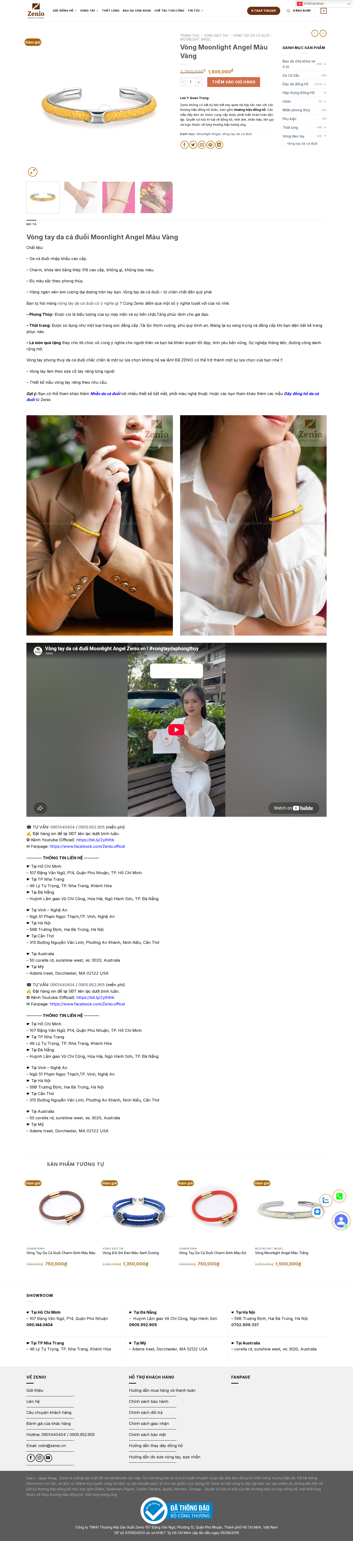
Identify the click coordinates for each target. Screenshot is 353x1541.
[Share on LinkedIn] (219, 145)
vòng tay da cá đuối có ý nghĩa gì (88, 303)
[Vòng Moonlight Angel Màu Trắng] (291, 1209)
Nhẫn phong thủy (296, 110)
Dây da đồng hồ (295, 84)
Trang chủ (189, 35)
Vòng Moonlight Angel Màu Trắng (281, 1253)
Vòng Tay (87, 10)
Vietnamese (313, 3)
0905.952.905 (92, 827)
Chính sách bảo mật (147, 1434)
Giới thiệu (35, 1390)
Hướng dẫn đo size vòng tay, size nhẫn (164, 1456)
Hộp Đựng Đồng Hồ (299, 93)
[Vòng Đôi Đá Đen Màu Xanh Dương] (138, 1209)
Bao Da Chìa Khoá (137, 10)
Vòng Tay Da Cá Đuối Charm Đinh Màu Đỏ (212, 1253)
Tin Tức (194, 10)
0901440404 (62, 827)
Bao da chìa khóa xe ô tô (299, 64)
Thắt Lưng (110, 10)
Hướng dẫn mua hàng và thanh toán (162, 1390)
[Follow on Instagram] (39, 1458)
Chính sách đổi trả (146, 1412)
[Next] (164, 104)
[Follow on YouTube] (48, 1458)
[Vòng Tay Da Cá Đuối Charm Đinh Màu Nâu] (62, 1209)
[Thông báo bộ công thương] (176, 1511)
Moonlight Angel (195, 39)
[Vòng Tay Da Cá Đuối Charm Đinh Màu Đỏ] (214, 1209)
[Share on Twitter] (193, 145)
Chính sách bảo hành (148, 1401)
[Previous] (35, 104)
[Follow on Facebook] (31, 1458)
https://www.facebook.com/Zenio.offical (87, 846)
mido (287, 101)
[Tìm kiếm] (288, 10)
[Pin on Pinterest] (210, 145)
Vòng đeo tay (216, 35)
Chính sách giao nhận (149, 1423)
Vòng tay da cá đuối (251, 35)
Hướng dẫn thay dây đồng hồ (156, 1445)
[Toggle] (325, 64)
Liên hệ (33, 1401)
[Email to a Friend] (202, 145)
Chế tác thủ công (169, 10)
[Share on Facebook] (185, 145)
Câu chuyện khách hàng (48, 1412)
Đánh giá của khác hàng (48, 1423)
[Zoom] (32, 172)
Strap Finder (263, 10)
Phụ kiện (289, 119)
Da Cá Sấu (291, 75)
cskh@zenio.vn (52, 1445)
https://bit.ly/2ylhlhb (95, 839)
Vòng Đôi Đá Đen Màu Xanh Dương (131, 1253)
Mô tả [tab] (31, 224)
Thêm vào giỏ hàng (233, 82)
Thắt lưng (290, 127)
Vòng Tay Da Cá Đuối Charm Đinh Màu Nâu (60, 1253)
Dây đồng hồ (63, 10)
